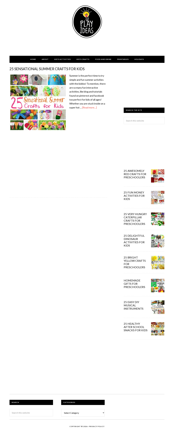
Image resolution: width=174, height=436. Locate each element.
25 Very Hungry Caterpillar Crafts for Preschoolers (135, 218)
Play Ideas (87, 21)
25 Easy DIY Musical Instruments (133, 305)
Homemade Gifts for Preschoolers (134, 284)
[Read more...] (89, 107)
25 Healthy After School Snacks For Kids (135, 327)
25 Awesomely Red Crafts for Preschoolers (135, 174)
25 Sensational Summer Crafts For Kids (47, 69)
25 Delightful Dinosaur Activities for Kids (134, 240)
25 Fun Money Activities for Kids (134, 196)
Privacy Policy (97, 426)
